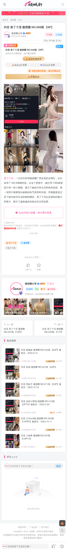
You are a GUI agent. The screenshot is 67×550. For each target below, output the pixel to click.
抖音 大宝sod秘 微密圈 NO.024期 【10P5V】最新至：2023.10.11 (37, 420)
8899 (30, 289)
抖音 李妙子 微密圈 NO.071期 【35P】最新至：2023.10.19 (41, 385)
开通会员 (35, 76)
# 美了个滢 (10, 248)
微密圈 (13, 19)
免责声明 (22, 527)
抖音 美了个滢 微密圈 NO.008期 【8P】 (29, 27)
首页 (6, 19)
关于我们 (45, 527)
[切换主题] (62, 530)
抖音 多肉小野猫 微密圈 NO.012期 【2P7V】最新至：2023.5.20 (38, 403)
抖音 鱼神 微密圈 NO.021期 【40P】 (39, 366)
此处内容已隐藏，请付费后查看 (35, 212)
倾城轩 (32, 531)
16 (44, 289)
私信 (60, 34)
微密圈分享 (16, 33)
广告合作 (33, 527)
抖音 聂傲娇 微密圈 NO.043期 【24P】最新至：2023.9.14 (41, 351)
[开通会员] (62, 523)
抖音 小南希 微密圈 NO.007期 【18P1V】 (35, 437)
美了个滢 (8, 178)
